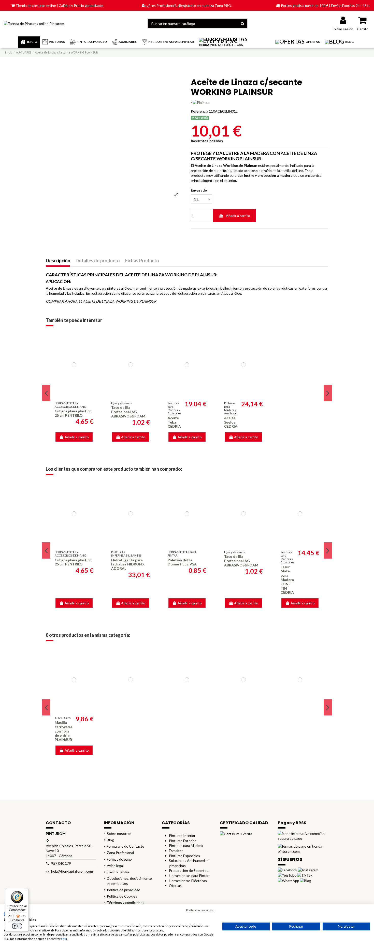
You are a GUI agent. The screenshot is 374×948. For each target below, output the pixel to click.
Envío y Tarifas (118, 872)
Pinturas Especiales (184, 856)
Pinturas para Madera (186, 845)
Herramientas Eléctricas (188, 880)
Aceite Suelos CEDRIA (230, 422)
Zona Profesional (120, 852)
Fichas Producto (142, 260)
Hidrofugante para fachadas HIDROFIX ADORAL (128, 564)
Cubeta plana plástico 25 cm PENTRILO (73, 413)
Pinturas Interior (182, 835)
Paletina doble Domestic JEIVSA (182, 562)
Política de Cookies (122, 896)
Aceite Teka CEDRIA (174, 422)
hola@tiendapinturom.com (72, 871)
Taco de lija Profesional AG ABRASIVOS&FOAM (128, 411)
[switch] (17, 926)
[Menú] (26, 891)
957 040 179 (61, 863)
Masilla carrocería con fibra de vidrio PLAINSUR (63, 731)
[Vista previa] (74, 394)
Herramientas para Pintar (189, 875)
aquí (64, 939)
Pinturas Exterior (182, 840)
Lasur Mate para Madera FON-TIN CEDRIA (287, 580)
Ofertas (175, 885)
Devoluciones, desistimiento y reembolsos (129, 881)
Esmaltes (176, 850)
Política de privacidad (123, 890)
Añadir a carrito (238, 215)
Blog (110, 840)
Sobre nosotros (119, 833)
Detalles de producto (98, 260)
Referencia (199, 111)
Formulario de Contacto (125, 846)
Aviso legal (115, 865)
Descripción (58, 260)
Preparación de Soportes (188, 870)
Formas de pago (119, 859)
